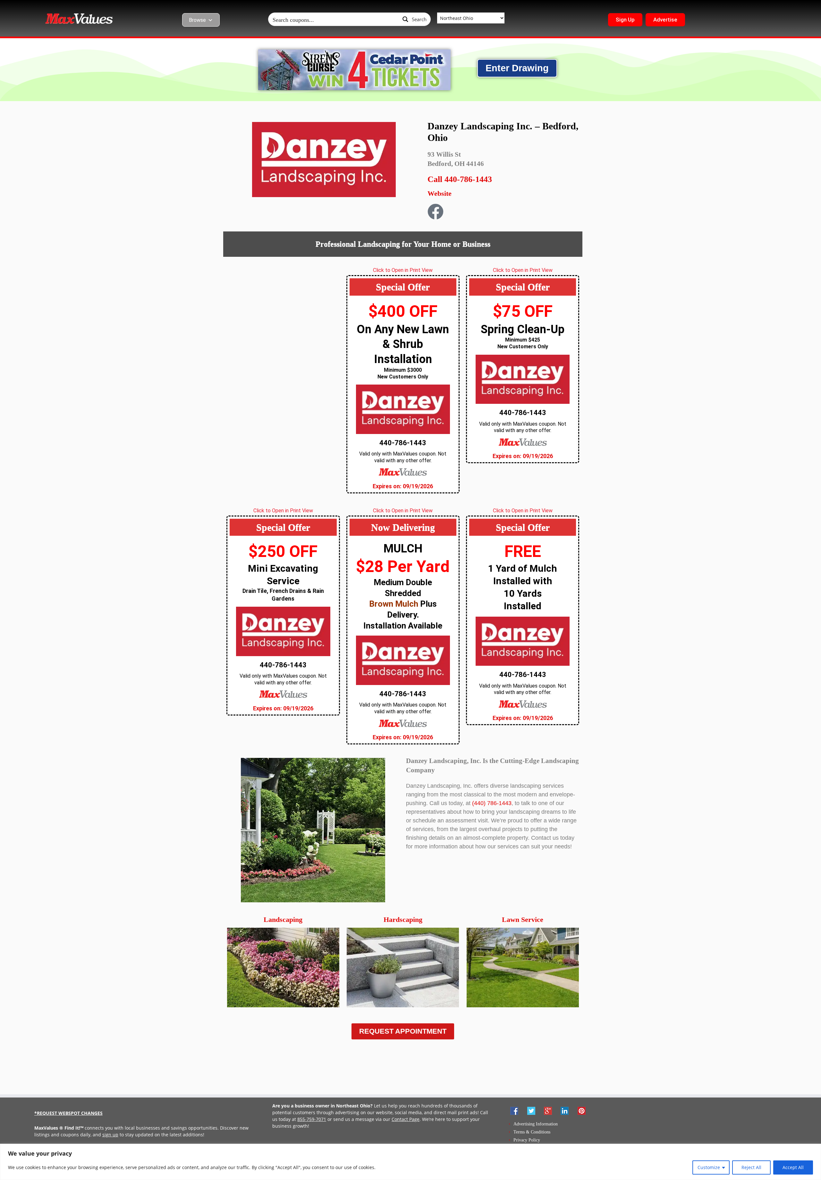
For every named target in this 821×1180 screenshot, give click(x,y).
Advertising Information (535, 1124)
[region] (410, 1162)
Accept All (793, 1167)
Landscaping (283, 919)
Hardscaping (403, 919)
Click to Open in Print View (403, 270)
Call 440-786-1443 (459, 179)
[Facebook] (435, 212)
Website (439, 193)
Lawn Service (522, 919)
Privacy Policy (526, 1140)
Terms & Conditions (531, 1132)
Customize (709, 1167)
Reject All (751, 1167)
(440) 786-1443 (492, 803)
